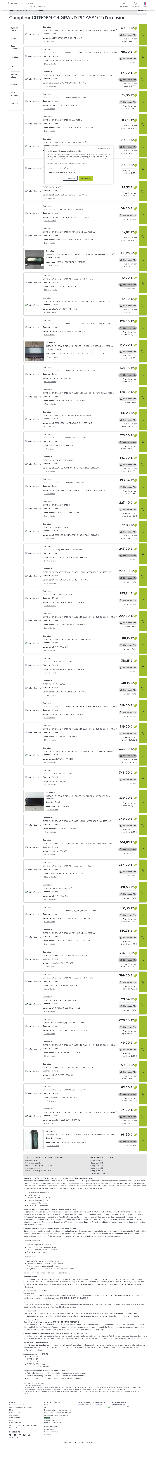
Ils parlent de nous (16, 1412)
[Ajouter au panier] (143, 34)
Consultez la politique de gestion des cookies (61, 172)
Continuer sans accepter (105, 148)
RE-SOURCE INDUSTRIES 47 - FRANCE (70, 557)
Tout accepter (86, 178)
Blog (11, 1410)
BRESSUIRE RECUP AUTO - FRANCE (72, 1142)
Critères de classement (52, 1423)
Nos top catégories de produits (20, 1407)
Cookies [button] (47, 1418)
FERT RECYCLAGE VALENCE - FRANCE (70, 60)
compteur (67, 1219)
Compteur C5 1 (96, 1171)
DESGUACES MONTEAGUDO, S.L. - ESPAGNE (72, 423)
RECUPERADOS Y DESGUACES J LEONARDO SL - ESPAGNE (79, 490)
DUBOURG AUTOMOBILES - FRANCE (69, 602)
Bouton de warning (35, 1376)
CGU (46, 1405)
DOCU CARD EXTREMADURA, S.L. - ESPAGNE (73, 128)
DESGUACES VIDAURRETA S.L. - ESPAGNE (71, 918)
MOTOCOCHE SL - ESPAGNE (65, 105)
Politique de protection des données (57, 1412)
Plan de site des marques (18, 1428)
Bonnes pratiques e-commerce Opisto (58, 1410)
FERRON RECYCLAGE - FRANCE (70, 262)
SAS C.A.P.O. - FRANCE (63, 445)
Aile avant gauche (32, 1168)
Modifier (142, 11)
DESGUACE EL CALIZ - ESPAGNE (67, 513)
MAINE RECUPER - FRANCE (65, 829)
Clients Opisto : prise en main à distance (24, 1425)
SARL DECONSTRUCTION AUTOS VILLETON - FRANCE (80, 354)
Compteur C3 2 (96, 1168)
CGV (46, 1407)
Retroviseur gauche (33, 1163)
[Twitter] (15, 1434)
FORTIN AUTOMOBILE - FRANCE (67, 1053)
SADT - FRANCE (63, 806)
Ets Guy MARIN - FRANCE (64, 287)
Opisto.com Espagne (51, 1432)
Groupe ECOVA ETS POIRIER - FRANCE (70, 580)
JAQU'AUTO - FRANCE (63, 759)
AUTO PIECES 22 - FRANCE (65, 985)
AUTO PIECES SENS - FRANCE (66, 1120)
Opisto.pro (48, 1434)
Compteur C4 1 (96, 1160)
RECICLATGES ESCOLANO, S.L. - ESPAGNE (72, 1030)
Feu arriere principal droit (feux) (38, 1171)
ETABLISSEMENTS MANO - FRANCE (69, 625)
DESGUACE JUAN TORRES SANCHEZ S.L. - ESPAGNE (76, 468)
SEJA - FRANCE (60, 851)
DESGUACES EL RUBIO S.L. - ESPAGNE (70, 195)
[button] (85, 34)
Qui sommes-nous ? (16, 1405)
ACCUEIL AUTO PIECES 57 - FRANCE (69, 83)
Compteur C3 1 (96, 1163)
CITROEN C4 (32, 1359)
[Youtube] (20, 1434)
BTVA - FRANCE (60, 647)
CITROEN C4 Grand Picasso (39, 1367)
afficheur (45, 1234)
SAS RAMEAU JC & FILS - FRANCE (68, 874)
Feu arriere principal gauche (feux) (39, 1166)
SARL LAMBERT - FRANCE (65, 309)
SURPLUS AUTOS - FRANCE (65, 1097)
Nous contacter (15, 1423)
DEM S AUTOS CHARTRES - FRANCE (69, 331)
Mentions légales (50, 1420)
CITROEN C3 (32, 1356)
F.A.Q (11, 1420)
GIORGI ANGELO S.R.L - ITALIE (66, 1008)
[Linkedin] (24, 1434)
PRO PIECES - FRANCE (63, 1075)
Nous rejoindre (14, 1418)
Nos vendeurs (14, 1415)
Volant (29, 1378)
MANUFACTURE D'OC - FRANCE (67, 38)
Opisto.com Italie (50, 1429)
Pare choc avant (32, 1160)
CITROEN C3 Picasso (36, 1364)
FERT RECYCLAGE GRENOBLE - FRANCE (71, 217)
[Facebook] (11, 1434)
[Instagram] (29, 1434)
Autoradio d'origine (35, 1373)
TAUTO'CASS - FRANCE (63, 378)
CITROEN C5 (32, 1362)
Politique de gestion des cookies (56, 1415)
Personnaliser (70, 178)
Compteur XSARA (98, 1166)
